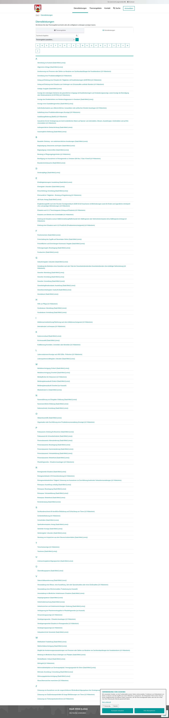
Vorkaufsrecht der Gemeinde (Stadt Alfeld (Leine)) (52, 632)
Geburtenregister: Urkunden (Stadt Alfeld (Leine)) (52, 262)
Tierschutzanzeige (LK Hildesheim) (48, 547)
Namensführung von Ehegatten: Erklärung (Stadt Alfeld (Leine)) (57, 399)
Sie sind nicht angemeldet (116, 2)
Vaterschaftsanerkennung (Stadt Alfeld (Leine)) (51, 580)
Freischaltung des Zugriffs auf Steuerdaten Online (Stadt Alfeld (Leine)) (59, 239)
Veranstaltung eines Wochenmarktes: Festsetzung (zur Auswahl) (57, 589)
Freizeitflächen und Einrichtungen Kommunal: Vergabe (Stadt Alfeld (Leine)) (61, 243)
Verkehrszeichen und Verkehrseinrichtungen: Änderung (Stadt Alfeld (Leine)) (61, 606)
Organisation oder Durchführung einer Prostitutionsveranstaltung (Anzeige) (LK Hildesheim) (65, 422)
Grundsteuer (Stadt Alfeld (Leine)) (47, 294)
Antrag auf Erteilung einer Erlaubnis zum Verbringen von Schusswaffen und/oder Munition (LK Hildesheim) (70, 84)
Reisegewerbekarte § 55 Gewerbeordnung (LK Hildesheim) (55, 476)
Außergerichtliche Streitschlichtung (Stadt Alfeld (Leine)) (54, 127)
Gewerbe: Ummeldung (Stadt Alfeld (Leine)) (51, 281)
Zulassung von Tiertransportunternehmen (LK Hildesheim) (55, 699)
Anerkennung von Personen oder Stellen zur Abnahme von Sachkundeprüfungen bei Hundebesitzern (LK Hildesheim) (74, 71)
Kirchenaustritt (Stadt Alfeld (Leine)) (48, 340)
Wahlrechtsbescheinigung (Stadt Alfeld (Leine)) (52, 646)
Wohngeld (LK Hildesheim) (45, 663)
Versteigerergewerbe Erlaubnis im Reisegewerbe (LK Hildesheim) (58, 623)
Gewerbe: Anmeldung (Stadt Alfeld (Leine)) (50, 277)
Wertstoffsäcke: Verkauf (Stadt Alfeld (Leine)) (51, 659)
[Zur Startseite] (37, 8)
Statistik (115, 706)
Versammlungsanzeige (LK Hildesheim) (49, 615)
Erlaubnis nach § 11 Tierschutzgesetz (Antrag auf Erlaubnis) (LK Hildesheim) (61, 210)
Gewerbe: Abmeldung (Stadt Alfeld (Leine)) (50, 272)
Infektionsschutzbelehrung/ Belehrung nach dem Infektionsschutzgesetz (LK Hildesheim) (65, 322)
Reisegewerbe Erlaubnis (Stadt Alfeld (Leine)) (51, 471)
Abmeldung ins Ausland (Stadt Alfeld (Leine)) (51, 63)
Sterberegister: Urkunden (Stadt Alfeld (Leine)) (51, 533)
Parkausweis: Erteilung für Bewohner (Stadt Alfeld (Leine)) (55, 432)
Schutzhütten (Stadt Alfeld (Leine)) (48, 520)
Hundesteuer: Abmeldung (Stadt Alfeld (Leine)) (51, 308)
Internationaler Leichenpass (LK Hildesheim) (51, 326)
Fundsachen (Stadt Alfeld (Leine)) (47, 252)
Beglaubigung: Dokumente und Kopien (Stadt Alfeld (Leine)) (56, 145)
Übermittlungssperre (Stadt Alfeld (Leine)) (50, 570)
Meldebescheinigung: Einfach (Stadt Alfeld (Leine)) (53, 368)
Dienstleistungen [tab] (109, 30)
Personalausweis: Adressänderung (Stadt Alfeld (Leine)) (54, 440)
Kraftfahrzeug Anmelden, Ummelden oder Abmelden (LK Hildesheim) (58, 344)
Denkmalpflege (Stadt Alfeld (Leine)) (48, 172)
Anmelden (129, 8)
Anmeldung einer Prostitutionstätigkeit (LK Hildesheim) (54, 75)
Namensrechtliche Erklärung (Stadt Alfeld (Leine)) (52, 404)
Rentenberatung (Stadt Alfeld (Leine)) (49, 502)
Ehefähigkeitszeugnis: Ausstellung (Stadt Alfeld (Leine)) (54, 182)
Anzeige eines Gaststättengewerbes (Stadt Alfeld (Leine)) (55, 103)
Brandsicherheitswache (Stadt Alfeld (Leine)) (51, 163)
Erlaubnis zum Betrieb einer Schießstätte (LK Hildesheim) (55, 214)
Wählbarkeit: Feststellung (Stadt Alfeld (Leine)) (51, 641)
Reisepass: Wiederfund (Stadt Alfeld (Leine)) (51, 497)
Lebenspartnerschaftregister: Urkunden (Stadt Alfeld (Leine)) (56, 358)
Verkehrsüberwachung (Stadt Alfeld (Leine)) (51, 602)
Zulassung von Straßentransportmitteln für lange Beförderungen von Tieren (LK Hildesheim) (66, 694)
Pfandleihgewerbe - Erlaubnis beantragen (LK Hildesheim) (55, 462)
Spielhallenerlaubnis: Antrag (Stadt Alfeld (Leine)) (52, 524)
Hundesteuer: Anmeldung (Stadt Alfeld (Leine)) (51, 312)
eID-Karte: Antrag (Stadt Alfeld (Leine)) (49, 199)
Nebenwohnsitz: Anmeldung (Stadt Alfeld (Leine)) (52, 408)
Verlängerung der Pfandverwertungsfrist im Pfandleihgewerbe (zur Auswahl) (61, 610)
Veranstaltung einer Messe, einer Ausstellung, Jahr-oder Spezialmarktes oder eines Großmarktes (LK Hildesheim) (72, 584)
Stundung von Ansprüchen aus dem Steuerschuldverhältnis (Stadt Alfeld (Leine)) (62, 537)
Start (37, 15)
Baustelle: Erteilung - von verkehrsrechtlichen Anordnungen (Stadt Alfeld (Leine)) (62, 141)
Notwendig (107, 706)
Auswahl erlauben (117, 710)
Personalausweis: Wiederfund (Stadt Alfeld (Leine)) (53, 457)
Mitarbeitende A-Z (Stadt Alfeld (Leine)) (49, 390)
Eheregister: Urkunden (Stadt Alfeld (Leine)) (51, 186)
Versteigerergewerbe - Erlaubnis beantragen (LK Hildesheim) (56, 619)
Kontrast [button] (131, 2)
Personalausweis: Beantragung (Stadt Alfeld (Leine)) (53, 445)
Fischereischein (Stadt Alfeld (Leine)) (48, 235)
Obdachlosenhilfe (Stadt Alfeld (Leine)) (49, 418)
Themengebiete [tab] (61, 30)
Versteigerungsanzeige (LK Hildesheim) (49, 628)
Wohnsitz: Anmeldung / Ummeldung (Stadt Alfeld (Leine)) (55, 672)
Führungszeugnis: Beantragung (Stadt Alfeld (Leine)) (53, 248)
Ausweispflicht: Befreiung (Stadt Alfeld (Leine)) (51, 131)
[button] (117, 8)
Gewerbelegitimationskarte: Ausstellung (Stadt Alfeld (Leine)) (56, 285)
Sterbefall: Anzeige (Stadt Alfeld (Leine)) (49, 529)
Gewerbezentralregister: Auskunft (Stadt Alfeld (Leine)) (54, 290)
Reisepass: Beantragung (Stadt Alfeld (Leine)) (51, 489)
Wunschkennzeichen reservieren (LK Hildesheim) (52, 680)
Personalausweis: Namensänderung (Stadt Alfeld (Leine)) (55, 449)
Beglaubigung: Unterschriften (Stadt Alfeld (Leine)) (53, 150)
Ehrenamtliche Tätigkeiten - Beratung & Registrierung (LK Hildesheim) (59, 195)
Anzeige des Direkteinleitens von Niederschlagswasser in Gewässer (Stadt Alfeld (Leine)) (65, 99)
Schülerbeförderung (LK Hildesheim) (48, 516)
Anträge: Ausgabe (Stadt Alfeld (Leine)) (49, 88)
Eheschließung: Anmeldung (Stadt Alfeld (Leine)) (52, 191)
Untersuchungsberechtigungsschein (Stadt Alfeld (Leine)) (55, 561)
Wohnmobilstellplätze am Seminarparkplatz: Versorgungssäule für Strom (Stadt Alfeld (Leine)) (66, 667)
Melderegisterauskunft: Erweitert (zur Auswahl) (51, 385)
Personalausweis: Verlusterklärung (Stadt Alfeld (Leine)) (54, 453)
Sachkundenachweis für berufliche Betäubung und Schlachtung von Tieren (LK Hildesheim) (66, 511)
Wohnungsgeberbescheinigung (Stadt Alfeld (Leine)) (53, 676)
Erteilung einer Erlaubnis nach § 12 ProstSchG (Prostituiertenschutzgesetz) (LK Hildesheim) (66, 225)
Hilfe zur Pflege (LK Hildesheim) (47, 304)
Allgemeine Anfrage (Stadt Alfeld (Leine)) (50, 67)
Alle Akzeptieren (149, 710)
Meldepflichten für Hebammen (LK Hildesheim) (52, 377)
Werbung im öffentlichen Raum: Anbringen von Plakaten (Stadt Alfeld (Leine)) (61, 654)
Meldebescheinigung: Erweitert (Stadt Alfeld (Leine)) (53, 372)
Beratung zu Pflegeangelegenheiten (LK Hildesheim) (53, 154)
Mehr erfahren (106, 702)
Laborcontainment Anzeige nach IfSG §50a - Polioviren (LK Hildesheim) (59, 354)
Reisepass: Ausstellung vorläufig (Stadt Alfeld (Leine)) (54, 484)
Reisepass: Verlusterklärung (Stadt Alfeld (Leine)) (52, 493)
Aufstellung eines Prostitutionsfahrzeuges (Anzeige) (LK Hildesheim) (58, 112)
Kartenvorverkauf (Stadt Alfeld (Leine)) (49, 336)
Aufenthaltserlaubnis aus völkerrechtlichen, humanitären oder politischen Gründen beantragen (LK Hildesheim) (72, 108)
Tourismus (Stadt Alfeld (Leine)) (47, 551)
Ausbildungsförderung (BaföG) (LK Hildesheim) (52, 116)
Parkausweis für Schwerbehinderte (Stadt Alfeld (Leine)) (54, 436)
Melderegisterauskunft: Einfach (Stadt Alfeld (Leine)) (53, 381)
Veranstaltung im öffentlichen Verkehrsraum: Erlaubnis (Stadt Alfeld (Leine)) (60, 593)
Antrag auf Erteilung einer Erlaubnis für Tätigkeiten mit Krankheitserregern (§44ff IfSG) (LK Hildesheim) (69, 80)
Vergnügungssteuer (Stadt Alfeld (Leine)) (50, 597)
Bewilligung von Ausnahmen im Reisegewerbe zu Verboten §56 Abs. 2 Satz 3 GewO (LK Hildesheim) (69, 158)
